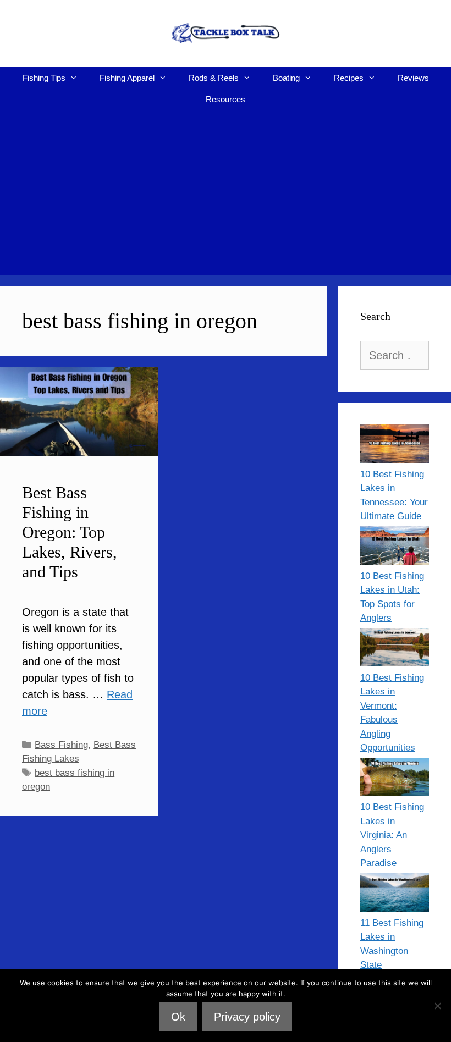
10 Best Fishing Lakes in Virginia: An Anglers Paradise (392, 835)
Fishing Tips (44, 77)
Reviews (413, 77)
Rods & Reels (214, 77)
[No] (437, 1005)
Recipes (349, 77)
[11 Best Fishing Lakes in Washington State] (394, 894)
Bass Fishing (61, 745)
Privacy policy (247, 1017)
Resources (225, 99)
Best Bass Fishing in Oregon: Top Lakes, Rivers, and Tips (69, 532)
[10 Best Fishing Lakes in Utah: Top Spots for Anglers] (394, 547)
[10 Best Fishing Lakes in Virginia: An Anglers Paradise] (394, 779)
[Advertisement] (225, 192)
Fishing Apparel (127, 77)
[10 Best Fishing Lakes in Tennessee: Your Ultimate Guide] (394, 445)
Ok (178, 1017)
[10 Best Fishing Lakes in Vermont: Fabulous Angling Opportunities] (394, 649)
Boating (286, 77)
